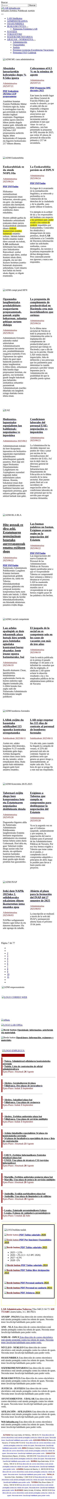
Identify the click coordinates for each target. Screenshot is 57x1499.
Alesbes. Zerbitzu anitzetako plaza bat (23, 1116)
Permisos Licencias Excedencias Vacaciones (33, 50)
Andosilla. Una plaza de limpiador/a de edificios (27, 1196)
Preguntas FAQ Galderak (24, 52)
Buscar (4, 2)
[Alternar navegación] (2, 14)
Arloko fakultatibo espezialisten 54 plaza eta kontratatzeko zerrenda (25, 1134)
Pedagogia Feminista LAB (25, 29)
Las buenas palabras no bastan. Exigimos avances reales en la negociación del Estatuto (42, 531)
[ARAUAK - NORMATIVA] (34, 40)
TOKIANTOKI (14, 34)
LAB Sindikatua (14, 18)
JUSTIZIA (12, 31)
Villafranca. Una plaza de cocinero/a (22, 1102)
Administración (20, 42)
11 (8, 977)
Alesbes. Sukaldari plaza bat (18, 1099)
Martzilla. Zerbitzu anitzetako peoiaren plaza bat (28, 1177)
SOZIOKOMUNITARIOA (20, 37)
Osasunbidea (19, 44)
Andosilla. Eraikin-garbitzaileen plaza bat (24, 1193)
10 (8, 974)
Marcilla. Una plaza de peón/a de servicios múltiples (29, 1179)
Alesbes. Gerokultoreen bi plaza (20, 1083)
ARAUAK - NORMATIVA (20, 39)
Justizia (16, 47)
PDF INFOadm (10, 186)
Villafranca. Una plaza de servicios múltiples (26, 1119)
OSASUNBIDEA (15, 23)
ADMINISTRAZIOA (17, 21)
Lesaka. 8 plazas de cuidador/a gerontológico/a (27, 1213)
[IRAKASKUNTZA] (27, 27)
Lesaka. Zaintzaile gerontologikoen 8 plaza (25, 1210)
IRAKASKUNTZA (16, 26)
